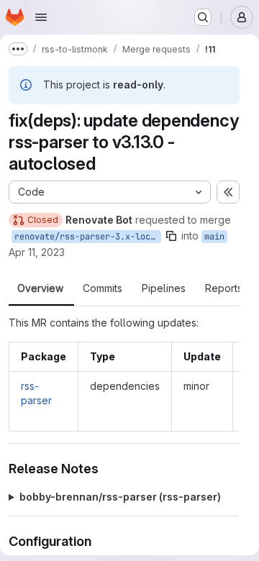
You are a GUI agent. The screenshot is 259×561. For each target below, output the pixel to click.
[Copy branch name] (171, 236)
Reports (223, 288)
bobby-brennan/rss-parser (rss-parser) (120, 497)
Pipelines (164, 288)
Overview (40, 288)
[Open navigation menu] (41, 17)
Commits (102, 288)
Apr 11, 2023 (37, 252)
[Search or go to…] (203, 17)
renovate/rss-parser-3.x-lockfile (87, 236)
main (214, 236)
